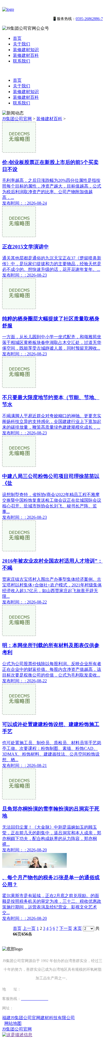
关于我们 (21, 44)
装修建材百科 (26, 55)
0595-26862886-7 (89, 19)
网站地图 (13, 1023)
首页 (17, 38)
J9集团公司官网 (17, 118)
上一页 (29, 928)
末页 (77, 928)
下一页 (65, 928)
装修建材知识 (26, 49)
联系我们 (21, 61)
